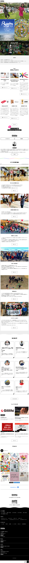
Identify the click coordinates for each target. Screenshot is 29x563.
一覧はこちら (14, 440)
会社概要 (21, 138)
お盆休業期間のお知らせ (7, 59)
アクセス (2, 535)
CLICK (14, 154)
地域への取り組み (14, 512)
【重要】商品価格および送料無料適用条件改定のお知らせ (11, 62)
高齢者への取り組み (9, 512)
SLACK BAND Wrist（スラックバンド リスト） (14, 519)
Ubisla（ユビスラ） (10, 518)
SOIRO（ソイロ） (15, 518)
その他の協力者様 (14, 398)
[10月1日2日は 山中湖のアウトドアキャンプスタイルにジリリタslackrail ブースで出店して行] (23, 467)
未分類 (2, 431)
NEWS (14, 57)
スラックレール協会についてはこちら (14, 504)
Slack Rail (12, 431)
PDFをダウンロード (5, 87)
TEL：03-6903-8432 (3, 536)
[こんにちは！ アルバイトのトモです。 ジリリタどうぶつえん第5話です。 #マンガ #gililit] (14, 476)
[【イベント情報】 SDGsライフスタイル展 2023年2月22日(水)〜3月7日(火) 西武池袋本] (5, 467)
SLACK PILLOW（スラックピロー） (4, 519)
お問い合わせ (25, 562)
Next (28, 10)
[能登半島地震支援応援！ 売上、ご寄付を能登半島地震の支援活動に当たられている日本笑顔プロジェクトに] (5, 457)
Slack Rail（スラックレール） (4, 518)
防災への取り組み (20, 512)
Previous (0, 10)
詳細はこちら (14, 190)
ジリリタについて (7, 138)
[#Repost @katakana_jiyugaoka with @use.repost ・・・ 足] (5, 476)
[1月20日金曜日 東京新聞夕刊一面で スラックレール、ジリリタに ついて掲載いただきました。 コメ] (14, 467)
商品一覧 (14, 124)
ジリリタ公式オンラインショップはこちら (14, 497)
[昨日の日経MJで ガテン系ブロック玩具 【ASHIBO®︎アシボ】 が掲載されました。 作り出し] (23, 476)
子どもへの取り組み (3, 512)
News (11, 59)
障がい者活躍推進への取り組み (4, 513)
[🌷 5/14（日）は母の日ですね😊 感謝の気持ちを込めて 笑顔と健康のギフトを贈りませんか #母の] (23, 457)
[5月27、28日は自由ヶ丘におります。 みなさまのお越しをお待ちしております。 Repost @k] (14, 457)
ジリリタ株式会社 (2, 1)
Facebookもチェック (13, 487)
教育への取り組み (25, 512)
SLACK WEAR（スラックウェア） (23, 519)
